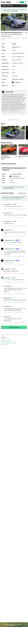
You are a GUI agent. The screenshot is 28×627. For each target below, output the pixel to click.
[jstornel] (2, 269)
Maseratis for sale (5, 341)
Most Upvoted (22, 193)
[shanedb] (10, 174)
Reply (9, 208)
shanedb (14, 174)
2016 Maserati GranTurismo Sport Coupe (6, 157)
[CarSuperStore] (12, 82)
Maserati (14, 43)
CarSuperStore (18, 82)
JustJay (6, 213)
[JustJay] (2, 213)
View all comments (14, 327)
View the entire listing (13, 119)
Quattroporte (15, 47)
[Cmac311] (2, 230)
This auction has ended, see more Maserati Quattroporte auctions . (14, 10)
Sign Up (22, 2)
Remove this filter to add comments (11, 198)
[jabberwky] (2, 298)
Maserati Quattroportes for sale (8, 343)
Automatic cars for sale (6, 339)
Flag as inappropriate (19, 208)
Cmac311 (6, 230)
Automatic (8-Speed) (10, 334)
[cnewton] (2, 306)
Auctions (3, 334)
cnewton (6, 306)
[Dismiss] (25, 624)
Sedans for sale (5, 344)
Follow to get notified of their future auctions (13, 187)
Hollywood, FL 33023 (17, 79)
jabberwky (6, 298)
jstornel (6, 269)
